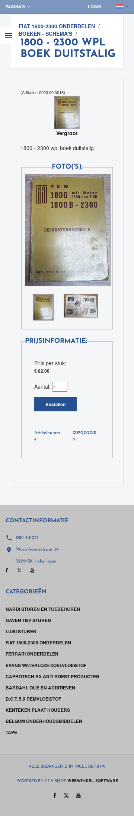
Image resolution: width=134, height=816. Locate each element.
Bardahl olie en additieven (40, 687)
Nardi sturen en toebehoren (43, 609)
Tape (11, 732)
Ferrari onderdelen (32, 653)
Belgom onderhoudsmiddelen (44, 721)
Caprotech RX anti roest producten (52, 676)
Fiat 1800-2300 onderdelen (57, 26)
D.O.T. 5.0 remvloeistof (33, 698)
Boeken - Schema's (45, 33)
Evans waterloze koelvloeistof (46, 665)
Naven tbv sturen (28, 620)
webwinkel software (92, 781)
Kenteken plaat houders (38, 710)
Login (94, 6)
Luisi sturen (21, 631)
